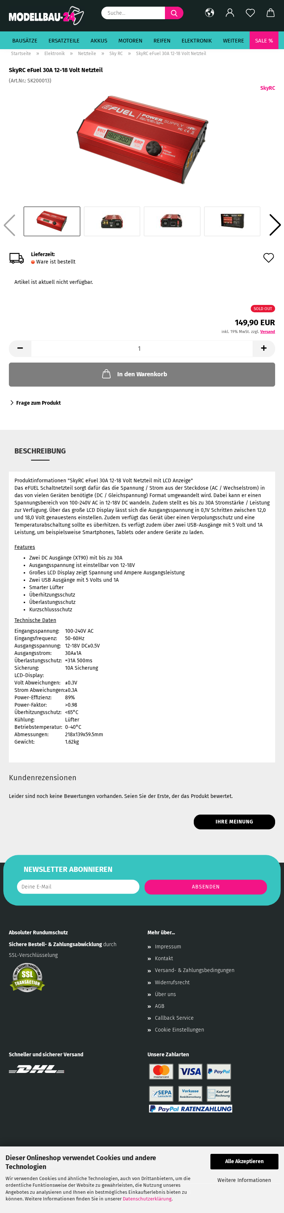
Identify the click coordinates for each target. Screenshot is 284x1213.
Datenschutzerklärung (147, 1199)
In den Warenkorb (142, 374)
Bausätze (24, 40)
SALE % (264, 40)
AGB (159, 1006)
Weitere (233, 40)
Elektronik (197, 40)
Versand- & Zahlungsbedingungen (194, 970)
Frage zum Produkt (38, 403)
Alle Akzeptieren (244, 1161)
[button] (209, 13)
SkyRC (267, 88)
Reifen (161, 40)
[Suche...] (174, 13)
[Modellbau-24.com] (49, 15)
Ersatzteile (64, 40)
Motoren (130, 40)
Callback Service (174, 1018)
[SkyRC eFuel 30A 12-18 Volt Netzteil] (142, 140)
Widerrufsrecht (172, 982)
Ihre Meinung (234, 822)
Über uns (165, 994)
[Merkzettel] (250, 13)
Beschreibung (40, 450)
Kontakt (164, 958)
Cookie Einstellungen (179, 1030)
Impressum (168, 947)
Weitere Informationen (244, 1180)
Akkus (99, 40)
